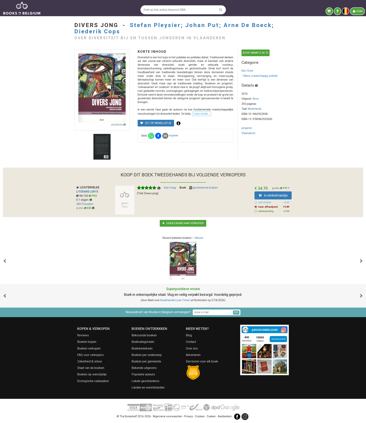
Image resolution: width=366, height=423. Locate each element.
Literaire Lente (87, 191)
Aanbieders (225, 416)
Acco (256, 98)
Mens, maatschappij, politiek (260, 75)
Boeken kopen (86, 342)
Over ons (192, 348)
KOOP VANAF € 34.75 (255, 52)
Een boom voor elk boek (202, 361)
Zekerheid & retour (89, 361)
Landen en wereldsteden (148, 387)
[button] (5, 261)
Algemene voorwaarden (167, 416)
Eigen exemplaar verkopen (185, 223)
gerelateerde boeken (205, 187)
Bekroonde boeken (144, 335)
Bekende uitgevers (144, 368)
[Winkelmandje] (329, 11)
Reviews (83, 335)
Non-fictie (247, 70)
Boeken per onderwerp (147, 355)
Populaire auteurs (143, 374)
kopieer (173, 135)
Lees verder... (202, 113)
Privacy (188, 416)
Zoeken (211, 416)
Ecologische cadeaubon (93, 381)
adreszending (273, 211)
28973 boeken (84, 204)
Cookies (200, 416)
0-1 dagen (83, 199)
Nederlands (255, 108)
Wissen (199, 237)
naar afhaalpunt (273, 206)
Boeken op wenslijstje (92, 374)
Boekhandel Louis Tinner (175, 300)
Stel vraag (170, 187)
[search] (220, 9)
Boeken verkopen (88, 348)
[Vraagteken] (337, 11)
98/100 (84, 195)
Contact (191, 342)
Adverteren (193, 355)
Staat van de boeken (90, 368)
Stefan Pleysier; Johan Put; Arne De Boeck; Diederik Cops (174, 28)
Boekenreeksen (142, 348)
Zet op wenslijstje (157, 123)
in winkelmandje (275, 195)
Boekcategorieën (143, 342)
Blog (189, 335)
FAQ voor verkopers (90, 355)
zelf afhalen (273, 202)
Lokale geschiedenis (145, 381)
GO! (236, 312)
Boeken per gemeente (146, 361)
